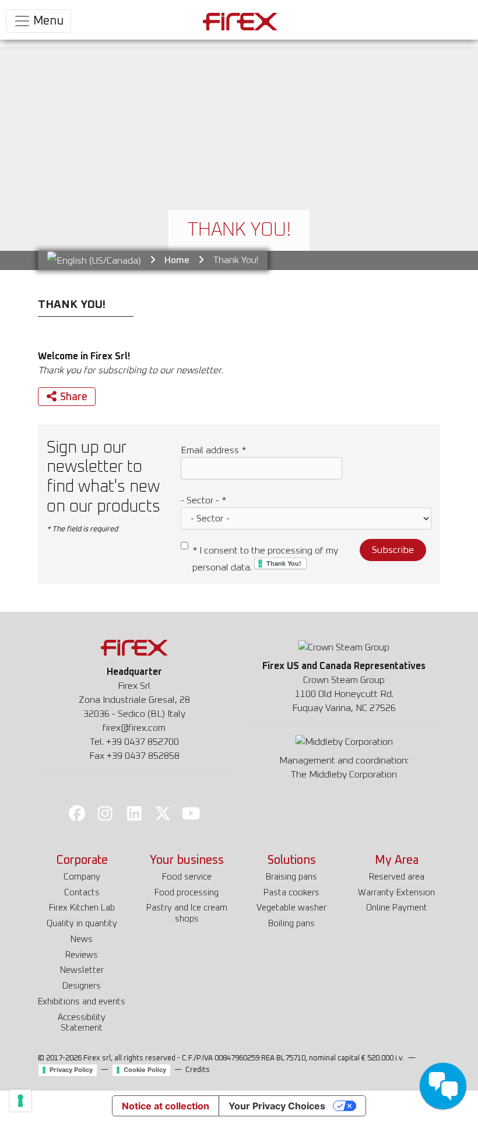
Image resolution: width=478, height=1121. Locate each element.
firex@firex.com (134, 728)
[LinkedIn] (134, 813)
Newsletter (82, 970)
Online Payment (396, 907)
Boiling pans (291, 923)
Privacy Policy (71, 1070)
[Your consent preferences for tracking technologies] (20, 1101)
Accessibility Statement (82, 1023)
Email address (213, 450)
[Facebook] (77, 813)
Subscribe (393, 550)
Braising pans (291, 877)
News (82, 939)
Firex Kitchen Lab (82, 907)
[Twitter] (162, 813)
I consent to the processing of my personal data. (265, 559)
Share (73, 397)
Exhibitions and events (81, 1001)
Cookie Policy (145, 1070)
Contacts (82, 892)
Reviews (81, 955)
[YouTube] (191, 813)
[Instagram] (105, 813)
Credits (197, 1070)
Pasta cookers (291, 892)
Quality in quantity (82, 923)
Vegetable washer (291, 907)
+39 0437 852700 (142, 742)
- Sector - (203, 500)
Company (82, 877)
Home (176, 260)
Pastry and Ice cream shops (186, 913)
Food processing (186, 892)
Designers (81, 986)
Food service (187, 877)
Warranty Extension (396, 892)
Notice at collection (165, 1106)
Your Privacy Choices (277, 1106)
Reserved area (396, 877)
